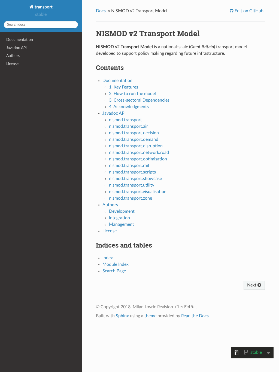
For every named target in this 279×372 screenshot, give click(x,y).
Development (122, 211)
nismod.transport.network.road (139, 152)
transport (43, 7)
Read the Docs (195, 316)
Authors (13, 56)
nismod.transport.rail (129, 165)
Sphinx (122, 316)
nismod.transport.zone (130, 198)
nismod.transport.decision (134, 133)
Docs (101, 11)
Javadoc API (16, 48)
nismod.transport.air (128, 126)
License (12, 64)
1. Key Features (123, 87)
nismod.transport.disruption (136, 146)
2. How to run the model (132, 94)
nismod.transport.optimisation (138, 159)
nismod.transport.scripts (132, 172)
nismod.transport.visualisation (137, 192)
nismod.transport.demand (133, 139)
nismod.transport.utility (131, 185)
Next (252, 285)
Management (121, 224)
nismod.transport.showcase (135, 178)
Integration (119, 218)
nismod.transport (125, 120)
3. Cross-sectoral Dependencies (139, 100)
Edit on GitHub (248, 11)
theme (150, 316)
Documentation (19, 40)
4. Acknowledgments (129, 107)
